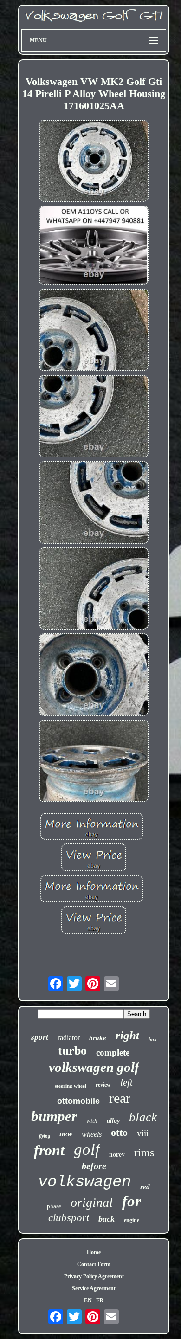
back (106, 1218)
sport (39, 1037)
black (143, 1117)
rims (144, 1152)
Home (94, 1252)
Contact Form (93, 1264)
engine (131, 1220)
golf (87, 1149)
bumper (54, 1116)
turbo (72, 1050)
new (65, 1133)
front (49, 1150)
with (91, 1120)
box (153, 1039)
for (131, 1201)
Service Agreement (94, 1288)
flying (44, 1136)
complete (112, 1052)
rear (119, 1098)
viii (143, 1133)
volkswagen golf (94, 1067)
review (103, 1085)
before (94, 1166)
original (92, 1202)
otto (119, 1132)
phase (54, 1206)
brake (97, 1038)
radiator (69, 1038)
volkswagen (84, 1182)
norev (117, 1154)
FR (99, 1300)
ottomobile (78, 1101)
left (126, 1082)
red (145, 1187)
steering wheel (70, 1085)
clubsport (68, 1217)
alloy (113, 1120)
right (127, 1035)
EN (88, 1300)
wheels (92, 1134)
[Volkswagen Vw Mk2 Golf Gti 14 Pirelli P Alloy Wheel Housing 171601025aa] (94, 162)
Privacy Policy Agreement (94, 1276)
